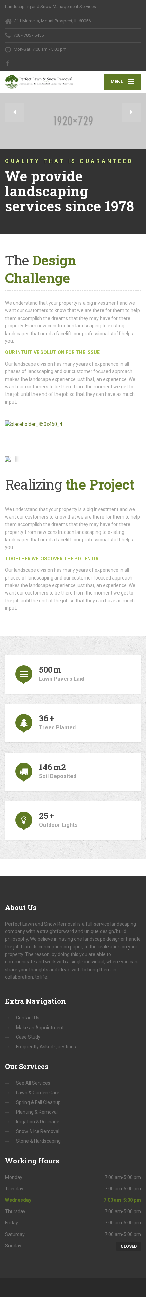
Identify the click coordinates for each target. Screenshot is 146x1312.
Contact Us (27, 1017)
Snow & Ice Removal (37, 1131)
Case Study (28, 1037)
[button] (14, 112)
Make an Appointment (40, 1027)
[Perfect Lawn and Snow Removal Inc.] (39, 80)
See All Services (33, 1083)
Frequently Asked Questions (46, 1046)
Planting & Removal (37, 1112)
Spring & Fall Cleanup (38, 1102)
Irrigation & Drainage (37, 1121)
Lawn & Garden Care (37, 1092)
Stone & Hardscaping (38, 1141)
